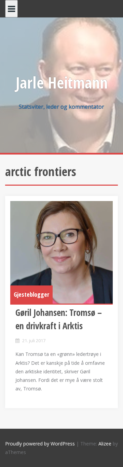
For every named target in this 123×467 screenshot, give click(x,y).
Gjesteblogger (31, 294)
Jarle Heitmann (62, 82)
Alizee (104, 443)
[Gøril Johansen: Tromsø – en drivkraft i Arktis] (61, 252)
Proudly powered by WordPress (40, 443)
